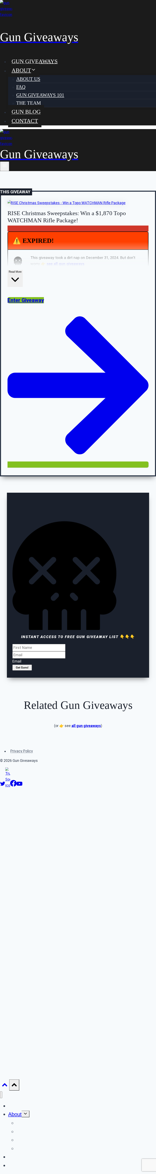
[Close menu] (1, 1094)
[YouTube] (19, 785)
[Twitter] (2, 785)
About (15, 1114)
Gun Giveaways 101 (40, 95)
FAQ (20, 87)
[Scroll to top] (4, 1085)
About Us (28, 79)
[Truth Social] (7, 785)
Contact (25, 120)
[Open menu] (4, 166)
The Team (28, 103)
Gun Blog (26, 111)
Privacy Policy (21, 751)
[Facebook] (13, 785)
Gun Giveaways (35, 61)
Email (16, 661)
